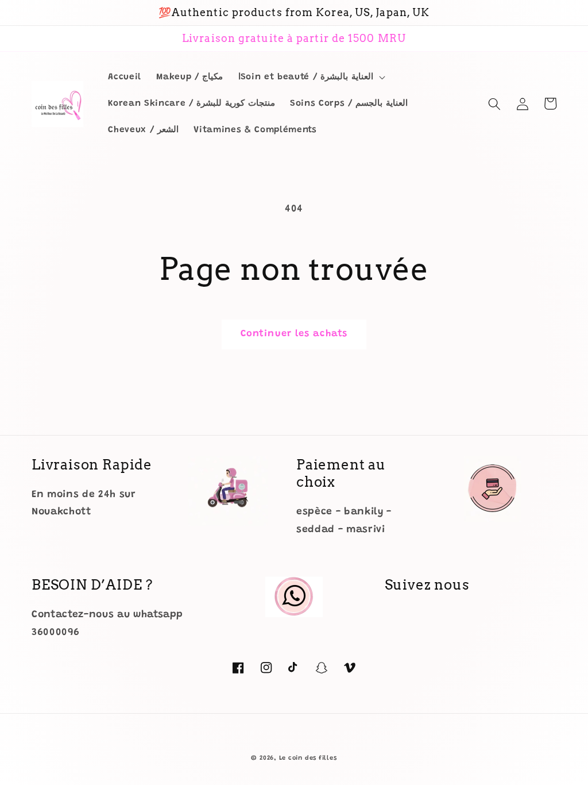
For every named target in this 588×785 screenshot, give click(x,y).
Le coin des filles (308, 758)
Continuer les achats (294, 333)
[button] (310, 77)
